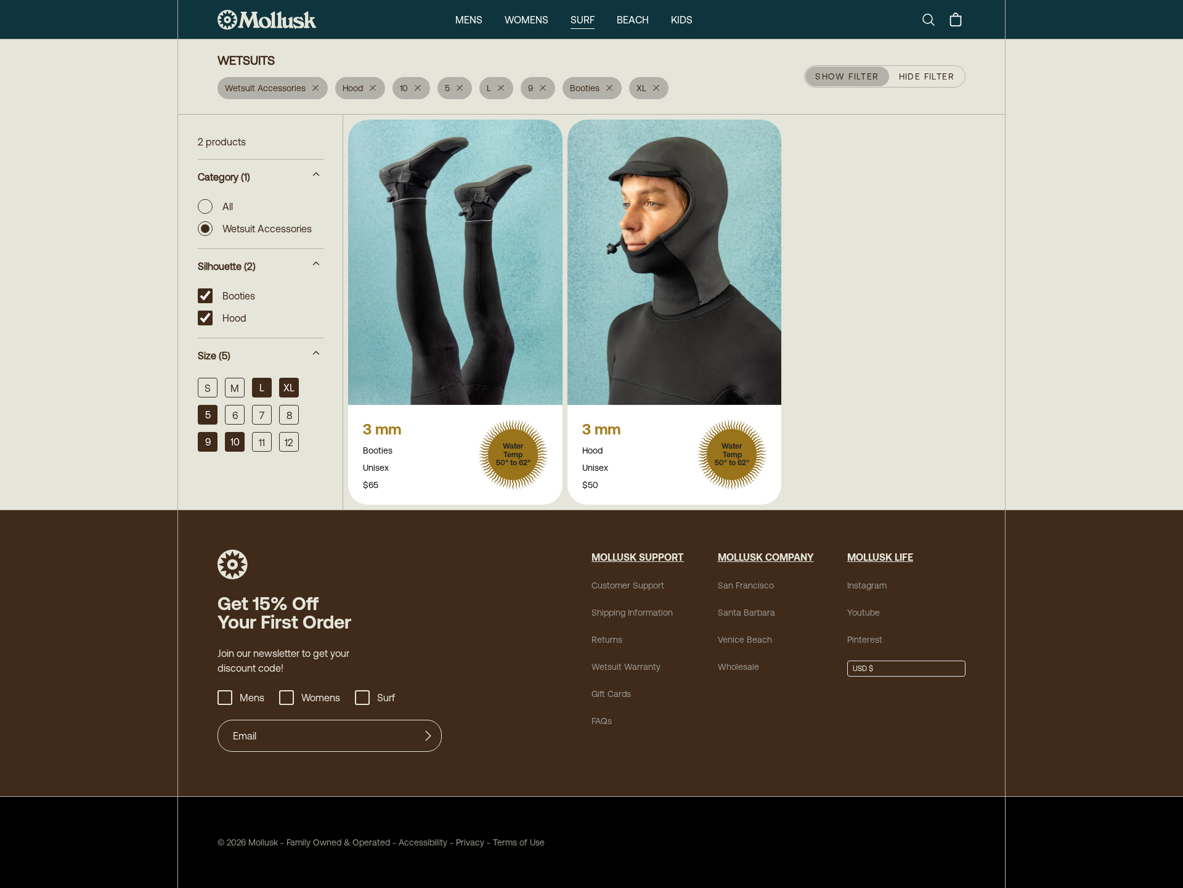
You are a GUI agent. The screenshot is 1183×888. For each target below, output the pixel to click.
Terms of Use (519, 842)
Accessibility (418, 842)
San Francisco (746, 585)
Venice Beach (745, 640)
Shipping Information (632, 612)
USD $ (863, 668)
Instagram (867, 585)
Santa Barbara (746, 612)
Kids (682, 19)
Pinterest (864, 640)
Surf (583, 19)
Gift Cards (611, 694)
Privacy (470, 842)
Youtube (863, 612)
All (227, 206)
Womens (526, 19)
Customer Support (628, 585)
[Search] (933, 19)
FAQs (602, 721)
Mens (468, 19)
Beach (633, 19)
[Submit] (428, 735)
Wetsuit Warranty (626, 667)
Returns (607, 640)
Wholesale (738, 667)
